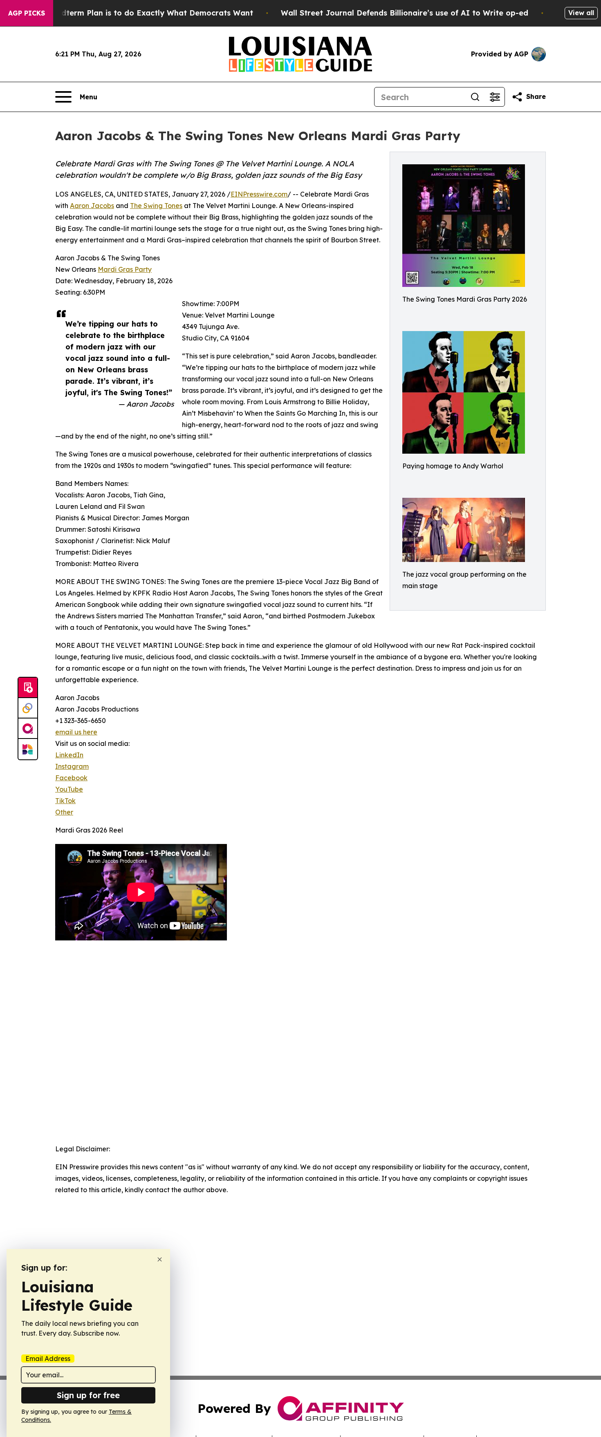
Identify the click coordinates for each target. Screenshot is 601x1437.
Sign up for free (88, 1395)
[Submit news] (27, 688)
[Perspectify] (27, 708)
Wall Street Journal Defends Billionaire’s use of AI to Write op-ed (404, 13)
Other (64, 812)
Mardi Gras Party (125, 269)
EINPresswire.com (259, 194)
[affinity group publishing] (27, 728)
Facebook (71, 778)
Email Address (47, 1358)
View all (581, 13)
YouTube (69, 789)
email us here (76, 732)
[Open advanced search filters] (495, 96)
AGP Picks (26, 13)
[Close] (160, 1259)
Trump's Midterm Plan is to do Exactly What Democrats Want (137, 13)
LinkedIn (69, 755)
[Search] (475, 96)
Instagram (72, 766)
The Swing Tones (156, 205)
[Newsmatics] (27, 749)
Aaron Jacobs (92, 205)
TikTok (65, 801)
